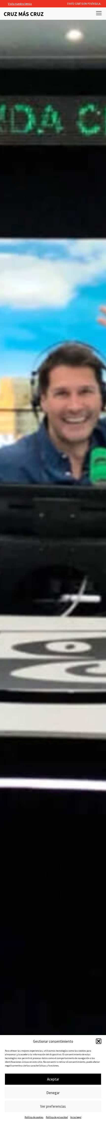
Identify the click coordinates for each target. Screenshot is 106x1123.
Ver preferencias (53, 1106)
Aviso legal (75, 1117)
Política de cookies (34, 1117)
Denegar (53, 1092)
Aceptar (53, 1079)
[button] (98, 1041)
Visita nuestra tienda (20, 3)
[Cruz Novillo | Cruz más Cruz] (23, 13)
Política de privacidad (57, 1117)
